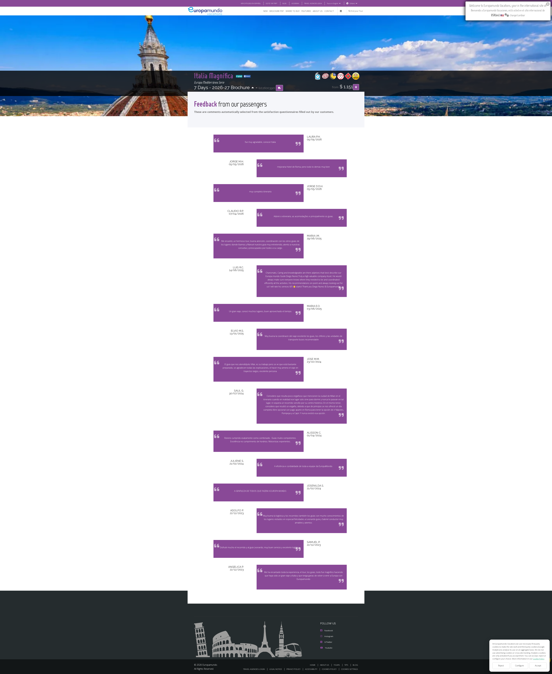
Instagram (328, 636)
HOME (312, 665)
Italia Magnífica (214, 75)
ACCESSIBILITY (311, 669)
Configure (519, 665)
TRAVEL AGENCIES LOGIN (313, 3)
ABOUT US (318, 11)
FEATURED (306, 11)
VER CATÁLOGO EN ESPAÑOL (251, 3)
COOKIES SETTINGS (349, 669)
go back (240, 76)
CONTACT (329, 11)
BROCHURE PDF (277, 11)
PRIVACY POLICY (293, 669)
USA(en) (352, 3)
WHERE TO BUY (293, 11)
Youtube (328, 648)
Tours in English (332, 3)
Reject (501, 665)
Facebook (328, 630)
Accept (538, 665)
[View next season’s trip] (253, 88)
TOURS (337, 665)
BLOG (284, 3)
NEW (265, 11)
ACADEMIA (295, 3)
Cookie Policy (538, 658)
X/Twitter (328, 642)
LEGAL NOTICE (275, 669)
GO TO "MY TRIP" (271, 3)
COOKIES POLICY (329, 669)
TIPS (346, 665)
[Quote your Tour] (356, 87)
